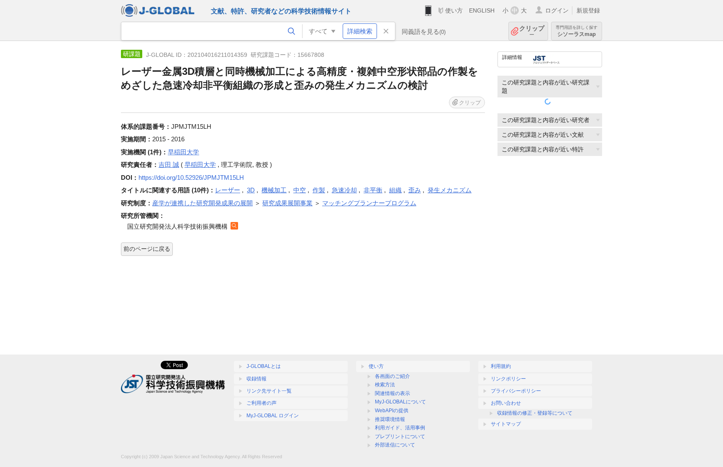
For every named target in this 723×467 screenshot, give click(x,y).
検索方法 (385, 385)
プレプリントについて (400, 436)
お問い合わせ (506, 403)
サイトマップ (506, 424)
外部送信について (395, 445)
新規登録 (588, 10)
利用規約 (501, 366)
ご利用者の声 (261, 403)
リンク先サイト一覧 (269, 391)
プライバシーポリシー (516, 391)
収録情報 (256, 379)
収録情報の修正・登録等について (534, 413)
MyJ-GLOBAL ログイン (272, 416)
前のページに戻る (146, 248)
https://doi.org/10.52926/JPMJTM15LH (191, 177)
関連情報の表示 (392, 393)
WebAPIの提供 (391, 410)
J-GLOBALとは (263, 366)
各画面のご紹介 (392, 376)
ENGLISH (482, 10)
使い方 (454, 10)
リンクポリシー (508, 379)
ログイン (557, 10)
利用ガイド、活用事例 (400, 428)
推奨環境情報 (390, 419)
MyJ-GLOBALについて (400, 402)
